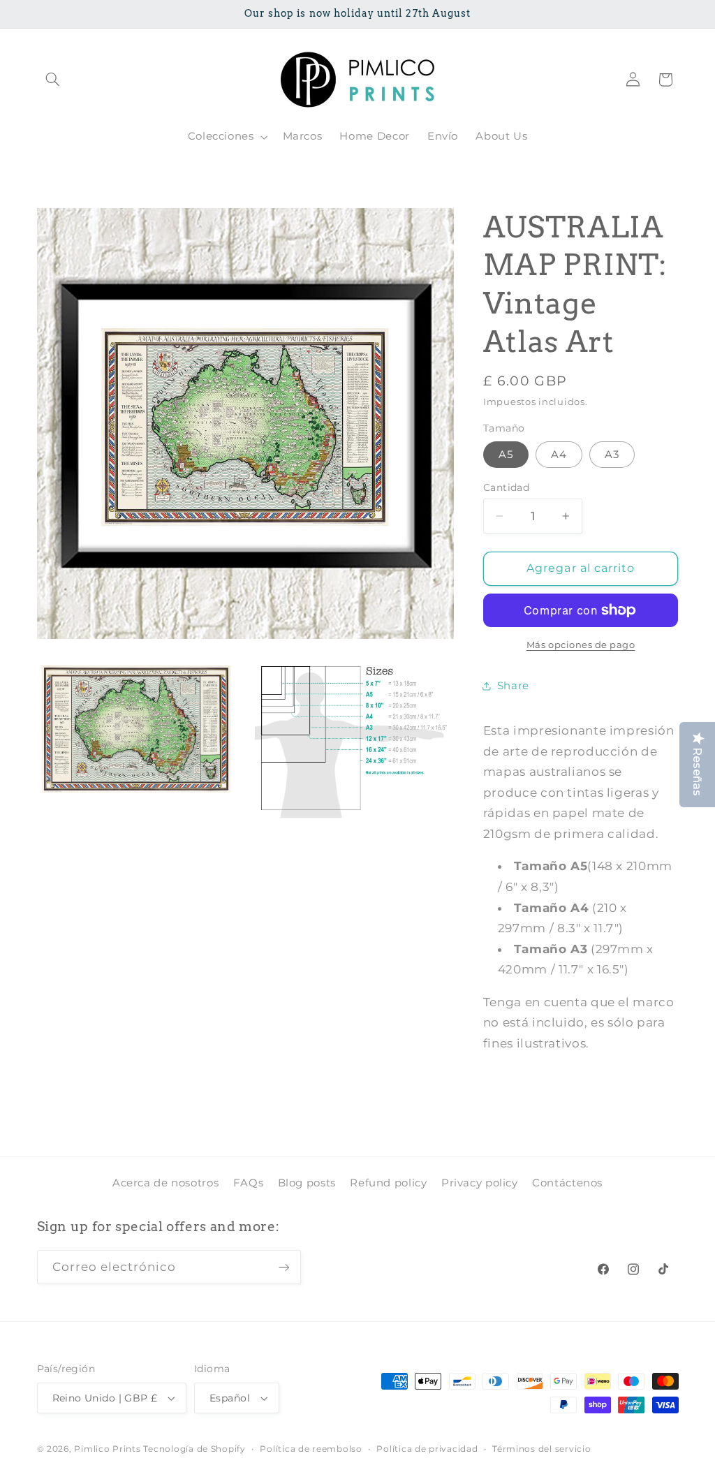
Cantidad (506, 487)
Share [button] (513, 685)
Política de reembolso (311, 1449)
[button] (53, 80)
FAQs (248, 1183)
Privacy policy (479, 1183)
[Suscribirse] (283, 1267)
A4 (559, 454)
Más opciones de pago (580, 645)
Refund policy (388, 1183)
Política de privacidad (427, 1449)
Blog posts (307, 1183)
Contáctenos (567, 1183)
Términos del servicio (541, 1449)
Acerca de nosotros (165, 1183)
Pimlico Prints (107, 1449)
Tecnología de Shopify (194, 1449)
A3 (612, 454)
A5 (506, 454)
